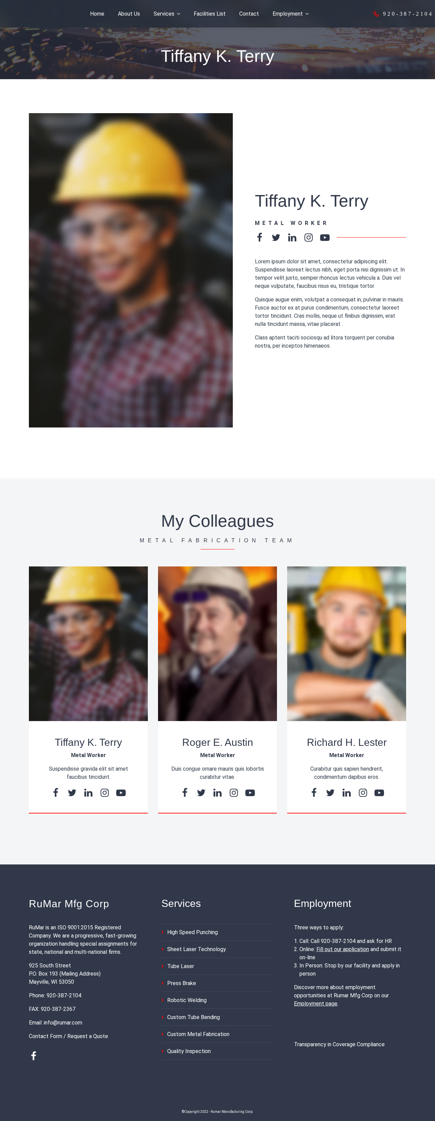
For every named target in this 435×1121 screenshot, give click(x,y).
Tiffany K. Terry (88, 742)
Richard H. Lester (347, 742)
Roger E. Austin (217, 742)
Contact (249, 14)
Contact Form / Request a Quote (68, 1036)
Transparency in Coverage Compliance (339, 1044)
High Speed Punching (192, 932)
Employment (288, 14)
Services (164, 14)
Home (97, 14)
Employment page (315, 1003)
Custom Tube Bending (193, 1017)
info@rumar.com (63, 1022)
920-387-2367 (58, 1009)
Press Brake (181, 983)
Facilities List (210, 14)
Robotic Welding (187, 1000)
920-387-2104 (64, 995)
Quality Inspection (189, 1051)
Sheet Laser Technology (196, 949)
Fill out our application (342, 949)
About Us (129, 14)
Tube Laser (180, 966)
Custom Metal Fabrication (198, 1034)
